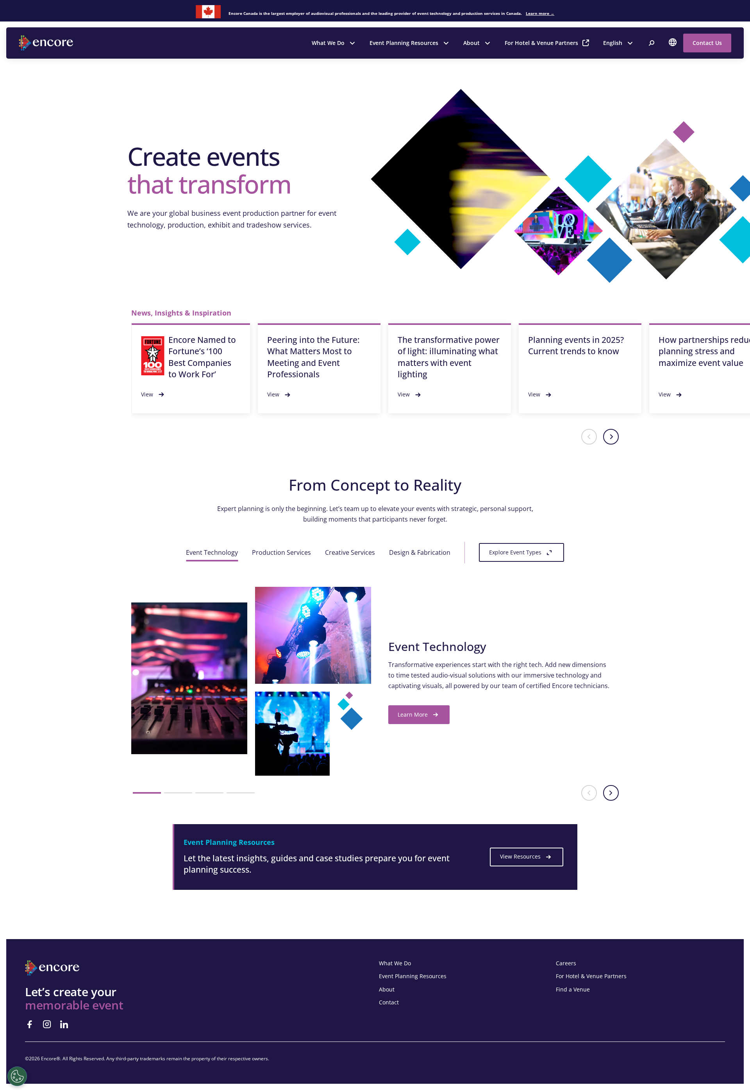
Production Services (281, 552)
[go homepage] (47, 43)
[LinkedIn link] (64, 1024)
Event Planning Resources (404, 43)
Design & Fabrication (419, 552)
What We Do (328, 43)
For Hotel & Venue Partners (541, 43)
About (471, 43)
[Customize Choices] (17, 1076)
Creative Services (350, 552)
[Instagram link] (47, 1024)
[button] (589, 437)
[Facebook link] (29, 1024)
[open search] (651, 43)
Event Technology (212, 552)
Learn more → (540, 13)
